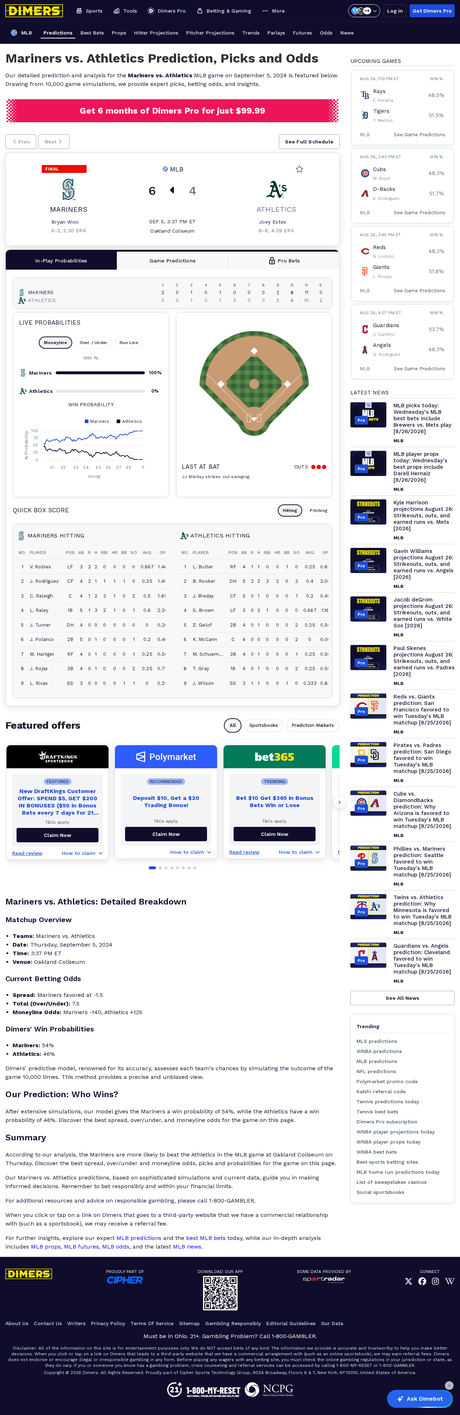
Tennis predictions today (387, 1101)
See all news (402, 998)
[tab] (61, 261)
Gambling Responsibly (233, 1323)
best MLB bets (206, 1238)
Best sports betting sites (387, 1162)
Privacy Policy (108, 1323)
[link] (409, 1281)
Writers (76, 1323)
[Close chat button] (449, 1385)
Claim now (57, 835)
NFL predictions (376, 1071)
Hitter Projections (156, 33)
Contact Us (48, 1323)
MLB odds (115, 1246)
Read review (27, 853)
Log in (395, 11)
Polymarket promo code (387, 1081)
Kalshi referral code (381, 1091)
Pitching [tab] (318, 510)
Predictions (58, 33)
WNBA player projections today (395, 1132)
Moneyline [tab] (55, 342)
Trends (250, 33)
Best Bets (92, 33)
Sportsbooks (263, 725)
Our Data (332, 1323)
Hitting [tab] (290, 510)
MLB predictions (138, 1238)
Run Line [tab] (129, 342)
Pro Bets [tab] (289, 261)
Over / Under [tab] (93, 342)
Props (119, 33)
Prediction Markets (312, 725)
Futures (302, 33)
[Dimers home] (34, 10)
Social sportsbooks (380, 1192)
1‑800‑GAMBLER (294, 1336)
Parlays (276, 33)
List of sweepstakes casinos (391, 1182)
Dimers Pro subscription (387, 1122)
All (233, 725)
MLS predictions (376, 1041)
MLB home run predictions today (398, 1172)
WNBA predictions (379, 1051)
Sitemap (189, 1323)
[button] (20, 141)
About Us (16, 1323)
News (347, 33)
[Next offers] (339, 802)
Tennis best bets (377, 1111)
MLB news (187, 1246)
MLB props (46, 1246)
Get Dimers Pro (432, 11)
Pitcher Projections (210, 33)
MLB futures (81, 1246)
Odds (326, 33)
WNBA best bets (376, 1152)
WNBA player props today (388, 1142)
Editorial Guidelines (291, 1323)
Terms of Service (152, 1323)
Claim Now (166, 834)
